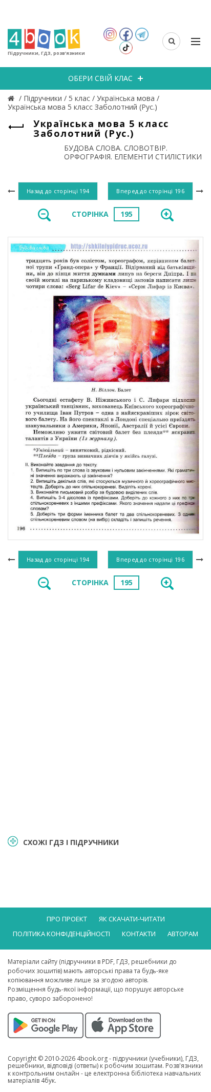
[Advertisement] (105, 711)
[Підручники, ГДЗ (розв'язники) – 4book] (12, 98)
